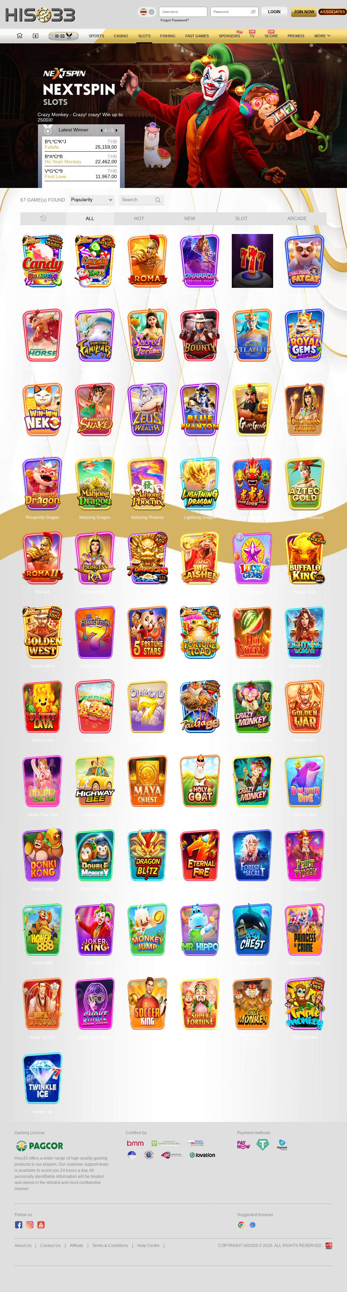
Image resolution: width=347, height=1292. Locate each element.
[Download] (36, 36)
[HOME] (20, 36)
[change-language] (147, 12)
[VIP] (63, 36)
